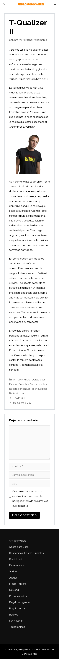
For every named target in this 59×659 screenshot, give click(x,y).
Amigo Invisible (22, 379)
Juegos (13, 577)
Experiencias (16, 565)
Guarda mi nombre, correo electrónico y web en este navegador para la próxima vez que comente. (30, 498)
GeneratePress (29, 654)
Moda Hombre (38, 384)
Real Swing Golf (22, 402)
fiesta (16, 393)
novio (24, 393)
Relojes (13, 614)
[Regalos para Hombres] (31, 4)
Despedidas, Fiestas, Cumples (26, 553)
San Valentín (16, 620)
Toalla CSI (19, 397)
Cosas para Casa (18, 546)
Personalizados (18, 596)
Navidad (14, 589)
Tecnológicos (40, 388)
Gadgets (14, 571)
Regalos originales (19, 388)
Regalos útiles (17, 608)
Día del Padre (16, 559)
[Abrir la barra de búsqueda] (4, 4)
